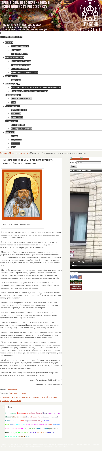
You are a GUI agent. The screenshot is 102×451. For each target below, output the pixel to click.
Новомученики (55, 413)
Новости (9, 417)
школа (27, 436)
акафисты (28, 421)
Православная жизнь (18, 153)
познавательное (12, 428)
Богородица (10, 413)
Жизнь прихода (24, 413)
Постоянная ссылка (17, 393)
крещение (12, 424)
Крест (44, 413)
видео (41, 421)
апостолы (36, 421)
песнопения (56, 425)
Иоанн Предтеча (36, 413)
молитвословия (32, 424)
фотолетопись (12, 436)
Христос (20, 421)
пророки (26, 432)
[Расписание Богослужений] (84, 159)
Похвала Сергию (37, 417)
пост (22, 428)
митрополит (20, 425)
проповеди (12, 390)
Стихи (15, 421)
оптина (50, 425)
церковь (22, 436)
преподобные (41, 428)
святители (42, 432)
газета (46, 420)
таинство (50, 432)
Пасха (28, 417)
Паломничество (19, 417)
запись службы (54, 421)
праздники (30, 428)
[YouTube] (75, 159)
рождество (33, 432)
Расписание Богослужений (50, 417)
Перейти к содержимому (11, 37)
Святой (8, 420)
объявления (43, 425)
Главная (3, 153)
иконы (7, 425)
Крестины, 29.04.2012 (10, 400)
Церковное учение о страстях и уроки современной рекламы (28, 397)
